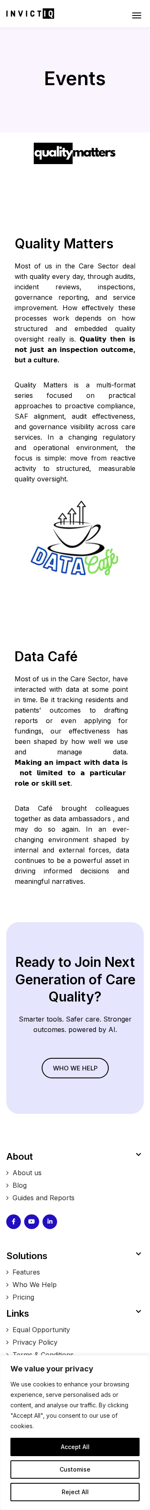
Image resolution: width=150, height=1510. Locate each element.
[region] (75, 1432)
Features (26, 1272)
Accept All (75, 1446)
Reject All (75, 1491)
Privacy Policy (35, 1342)
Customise (75, 1469)
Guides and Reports (43, 1198)
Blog (19, 1185)
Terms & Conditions (43, 1355)
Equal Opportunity (41, 1329)
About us (27, 1173)
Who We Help (35, 1284)
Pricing (23, 1297)
